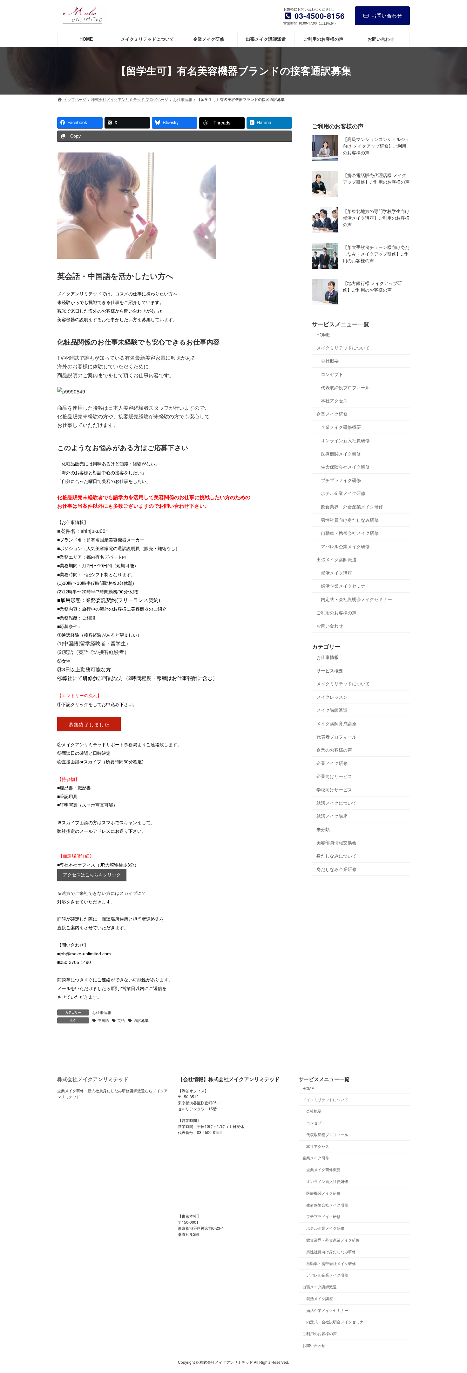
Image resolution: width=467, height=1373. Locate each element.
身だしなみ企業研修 (336, 869)
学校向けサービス (334, 789)
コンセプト (332, 374)
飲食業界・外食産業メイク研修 (352, 506)
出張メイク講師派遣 (336, 559)
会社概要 (330, 360)
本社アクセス (334, 400)
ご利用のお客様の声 (336, 612)
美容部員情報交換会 (336, 842)
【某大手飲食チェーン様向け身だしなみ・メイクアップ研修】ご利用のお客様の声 (376, 254)
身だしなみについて (336, 856)
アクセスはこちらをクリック (92, 874)
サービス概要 (329, 670)
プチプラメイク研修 (341, 480)
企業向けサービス (334, 776)
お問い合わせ (386, 15)
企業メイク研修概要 (341, 427)
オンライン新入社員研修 (345, 440)
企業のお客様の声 (334, 750)
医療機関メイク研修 (341, 453)
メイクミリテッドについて (343, 347)
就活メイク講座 (336, 573)
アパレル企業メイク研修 (345, 546)
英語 (121, 1020)
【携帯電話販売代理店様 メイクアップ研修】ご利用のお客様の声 (376, 178)
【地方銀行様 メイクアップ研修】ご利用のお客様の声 (372, 286)
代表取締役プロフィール (345, 387)
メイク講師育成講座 (336, 723)
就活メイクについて (336, 802)
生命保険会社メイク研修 (345, 467)
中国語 (103, 1020)
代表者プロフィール (336, 736)
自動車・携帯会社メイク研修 (350, 533)
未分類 (323, 829)
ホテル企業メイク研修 (343, 493)
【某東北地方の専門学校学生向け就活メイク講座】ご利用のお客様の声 (376, 218)
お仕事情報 (101, 1012)
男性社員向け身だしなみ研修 (350, 519)
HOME (323, 334)
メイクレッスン (332, 697)
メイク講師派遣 (332, 710)
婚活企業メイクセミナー (345, 586)
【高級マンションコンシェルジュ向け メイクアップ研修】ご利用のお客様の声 (376, 146)
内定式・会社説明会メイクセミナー (356, 599)
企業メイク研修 (332, 414)
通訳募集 (141, 1020)
